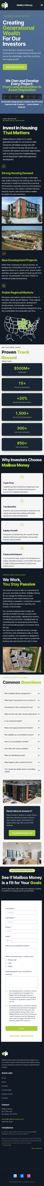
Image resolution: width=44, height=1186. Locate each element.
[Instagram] (28, 1175)
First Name (10, 908)
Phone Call (12, 960)
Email (8, 936)
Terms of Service (36, 1148)
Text (9, 963)
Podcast (5, 1098)
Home (4, 1078)
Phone (9, 927)
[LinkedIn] (15, 1175)
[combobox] (21, 950)
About (4, 1082)
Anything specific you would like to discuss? (19, 973)
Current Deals (7, 1090)
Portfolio (5, 1086)
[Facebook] (22, 1175)
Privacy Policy (7, 1145)
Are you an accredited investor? (17, 946)
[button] (41, 5)
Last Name (10, 918)
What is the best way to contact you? (19, 956)
